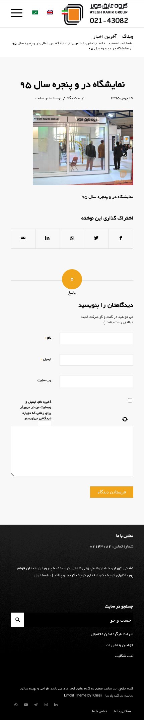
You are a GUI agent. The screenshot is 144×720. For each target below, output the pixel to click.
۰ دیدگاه (73, 98)
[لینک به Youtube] (26, 705)
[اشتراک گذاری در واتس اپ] (72, 238)
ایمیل (46, 359)
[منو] (19, 13)
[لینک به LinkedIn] (56, 705)
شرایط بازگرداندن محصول (112, 634)
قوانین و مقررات (119, 645)
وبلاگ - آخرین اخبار (113, 37)
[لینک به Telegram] (36, 705)
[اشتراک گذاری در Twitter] (96, 238)
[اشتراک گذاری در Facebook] (121, 238)
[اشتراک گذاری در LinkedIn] (47, 238)
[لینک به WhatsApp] (16, 705)
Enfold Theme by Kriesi (82, 696)
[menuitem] (121, 712)
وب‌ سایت (44, 381)
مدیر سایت (43, 98)
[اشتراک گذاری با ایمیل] (23, 238)
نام (48, 338)
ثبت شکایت (124, 656)
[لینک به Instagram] (46, 705)
